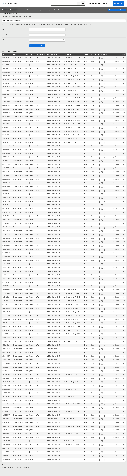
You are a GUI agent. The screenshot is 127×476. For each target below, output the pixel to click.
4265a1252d (6, 437)
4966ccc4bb (6, 105)
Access (4, 29)
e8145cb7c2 (6, 304)
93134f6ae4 (6, 208)
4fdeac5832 (6, 160)
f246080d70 (6, 183)
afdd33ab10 (6, 352)
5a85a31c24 (6, 378)
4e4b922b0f (6, 297)
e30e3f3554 (6, 441)
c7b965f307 (6, 186)
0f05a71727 (6, 326)
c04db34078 (6, 426)
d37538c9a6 (6, 157)
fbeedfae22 (6, 142)
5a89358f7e (6, 168)
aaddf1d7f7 (6, 415)
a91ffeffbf (5, 411)
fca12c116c (6, 396)
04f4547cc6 (6, 422)
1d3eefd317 (6, 455)
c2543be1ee (6, 323)
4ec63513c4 (6, 452)
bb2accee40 (6, 249)
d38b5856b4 (6, 124)
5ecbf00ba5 (6, 223)
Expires (4, 34)
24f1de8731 (6, 113)
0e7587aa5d (6, 116)
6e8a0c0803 (6, 330)
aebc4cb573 (6, 348)
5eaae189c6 (6, 367)
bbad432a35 (6, 382)
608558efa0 (6, 127)
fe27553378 (6, 393)
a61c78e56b (6, 282)
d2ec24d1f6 (6, 260)
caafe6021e (6, 400)
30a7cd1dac (6, 153)
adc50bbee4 (6, 334)
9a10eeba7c (6, 146)
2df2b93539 (6, 61)
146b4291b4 (6, 197)
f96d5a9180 (6, 433)
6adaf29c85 (6, 120)
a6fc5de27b (6, 212)
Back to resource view (10, 13)
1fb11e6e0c (6, 83)
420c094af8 (6, 300)
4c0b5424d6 (6, 389)
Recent (105, 3)
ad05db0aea (6, 98)
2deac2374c (6, 190)
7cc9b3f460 (6, 238)
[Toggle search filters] (83, 3)
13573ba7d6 (6, 76)
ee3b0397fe (6, 337)
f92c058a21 (6, 319)
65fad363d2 (6, 371)
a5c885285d (6, 293)
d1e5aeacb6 (6, 256)
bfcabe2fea (6, 205)
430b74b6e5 (6, 101)
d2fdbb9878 (6, 286)
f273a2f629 (6, 234)
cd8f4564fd (6, 264)
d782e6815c (6, 345)
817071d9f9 (6, 267)
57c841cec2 (6, 308)
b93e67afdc (6, 230)
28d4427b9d (6, 359)
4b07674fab (6, 164)
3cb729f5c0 (6, 253)
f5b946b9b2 (6, 227)
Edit (123, 57)
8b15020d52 (6, 219)
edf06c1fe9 (6, 385)
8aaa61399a (6, 171)
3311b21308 (6, 90)
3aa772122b (6, 65)
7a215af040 (6, 418)
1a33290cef (6, 138)
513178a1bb (6, 109)
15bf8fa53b (6, 341)
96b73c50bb (6, 216)
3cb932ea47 (6, 72)
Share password (7, 40)
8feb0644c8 (6, 94)
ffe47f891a (5, 68)
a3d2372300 (6, 131)
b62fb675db (6, 201)
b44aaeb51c (6, 149)
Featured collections (94, 3)
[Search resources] (78, 3)
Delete (117, 57)
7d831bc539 (6, 459)
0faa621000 (6, 194)
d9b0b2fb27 (6, 79)
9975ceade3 (6, 374)
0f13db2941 (6, 312)
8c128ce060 (6, 363)
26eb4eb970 (6, 356)
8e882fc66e (6, 241)
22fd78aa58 (6, 444)
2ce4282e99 (6, 175)
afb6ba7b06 (6, 87)
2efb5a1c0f (6, 179)
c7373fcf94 (6, 57)
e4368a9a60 (6, 245)
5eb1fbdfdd (6, 404)
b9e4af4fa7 (6, 407)
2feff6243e (5, 271)
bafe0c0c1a (6, 275)
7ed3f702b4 (6, 289)
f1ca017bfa (6, 315)
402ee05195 (6, 430)
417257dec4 (6, 278)
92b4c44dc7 (6, 135)
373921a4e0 (6, 448)
